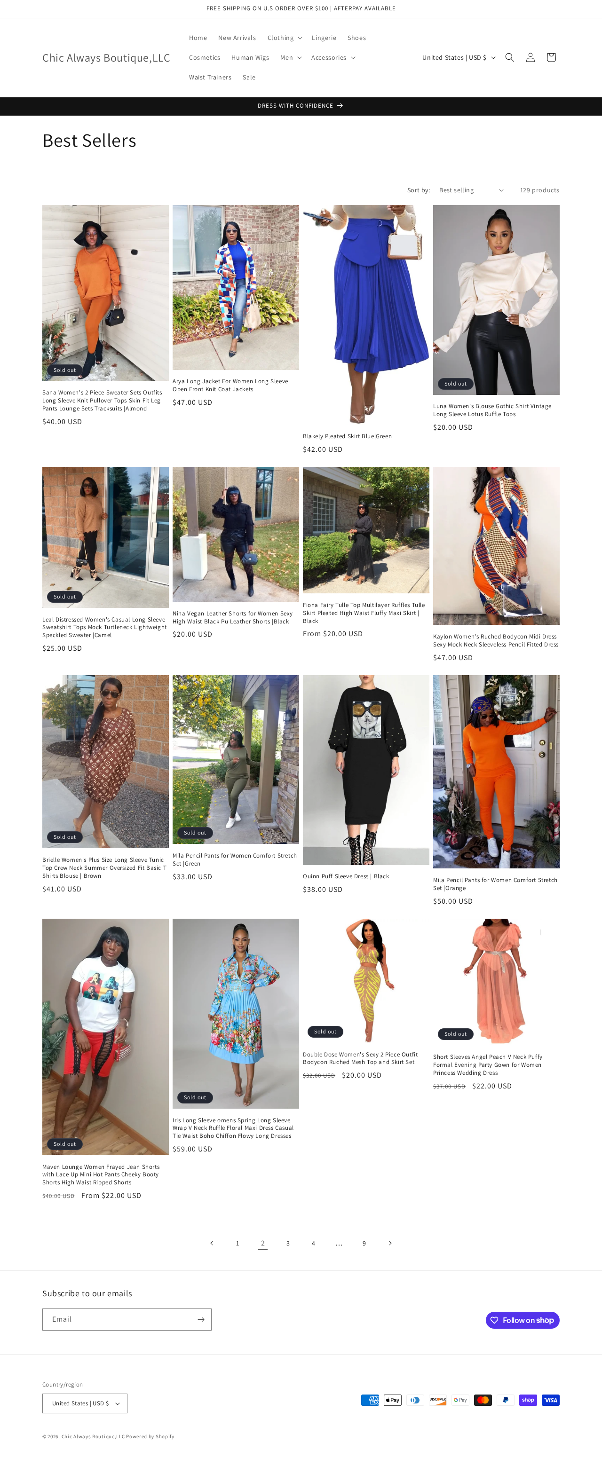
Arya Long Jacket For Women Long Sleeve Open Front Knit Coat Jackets (230, 385)
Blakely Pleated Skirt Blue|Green (347, 436)
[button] (284, 37)
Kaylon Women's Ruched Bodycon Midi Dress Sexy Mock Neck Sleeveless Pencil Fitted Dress (496, 640)
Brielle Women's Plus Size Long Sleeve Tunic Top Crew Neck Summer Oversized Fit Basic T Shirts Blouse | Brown (104, 868)
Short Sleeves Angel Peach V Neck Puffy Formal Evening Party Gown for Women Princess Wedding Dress (488, 1065)
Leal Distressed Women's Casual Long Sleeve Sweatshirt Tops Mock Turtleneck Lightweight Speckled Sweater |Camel (104, 627)
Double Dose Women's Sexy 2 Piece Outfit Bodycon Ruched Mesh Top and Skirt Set (360, 1058)
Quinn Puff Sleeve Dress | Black (346, 876)
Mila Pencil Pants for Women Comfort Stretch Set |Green (235, 859)
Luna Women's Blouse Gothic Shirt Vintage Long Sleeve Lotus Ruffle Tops (492, 410)
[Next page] (390, 1243)
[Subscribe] (200, 1319)
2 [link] (263, 1243)
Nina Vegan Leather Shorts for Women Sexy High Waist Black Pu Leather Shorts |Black (233, 617)
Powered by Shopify (150, 1436)
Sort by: (418, 190)
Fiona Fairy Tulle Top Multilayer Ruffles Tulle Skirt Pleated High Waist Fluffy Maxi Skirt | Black (364, 613)
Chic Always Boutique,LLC (93, 1436)
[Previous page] (212, 1243)
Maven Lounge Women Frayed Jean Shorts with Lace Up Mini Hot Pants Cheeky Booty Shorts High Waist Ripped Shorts (100, 1175)
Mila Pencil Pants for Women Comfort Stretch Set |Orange (495, 884)
